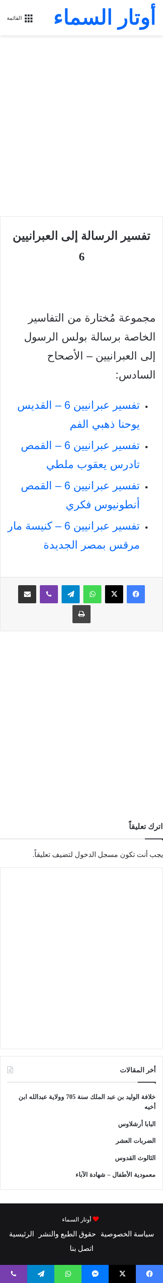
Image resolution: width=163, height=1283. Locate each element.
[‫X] (114, 594)
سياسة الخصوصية (127, 1234)
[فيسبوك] (136, 594)
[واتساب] (92, 594)
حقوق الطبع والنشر (67, 1234)
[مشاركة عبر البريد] (27, 594)
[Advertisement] (81, 125)
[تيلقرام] (71, 594)
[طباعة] (81, 614)
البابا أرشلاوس (137, 1124)
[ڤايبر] (49, 594)
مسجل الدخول (96, 854)
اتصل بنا (81, 1248)
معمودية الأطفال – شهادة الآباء (116, 1174)
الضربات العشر (136, 1140)
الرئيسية (21, 1234)
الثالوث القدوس (135, 1158)
